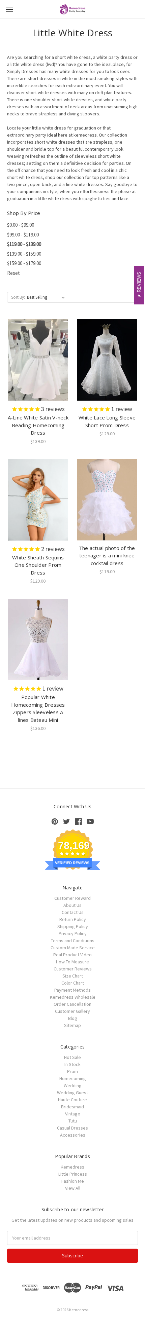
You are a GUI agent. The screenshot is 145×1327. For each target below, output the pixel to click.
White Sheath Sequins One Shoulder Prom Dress (38, 565)
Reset (13, 273)
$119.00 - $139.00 (24, 244)
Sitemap (72, 1025)
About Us (72, 905)
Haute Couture (72, 1100)
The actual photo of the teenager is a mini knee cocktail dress (107, 555)
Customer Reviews (73, 969)
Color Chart (72, 983)
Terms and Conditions (72, 940)
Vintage (72, 1114)
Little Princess (72, 1174)
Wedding (73, 1085)
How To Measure (72, 962)
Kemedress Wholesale (72, 997)
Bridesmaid (72, 1107)
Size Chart (72, 976)
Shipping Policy (72, 926)
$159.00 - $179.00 (24, 263)
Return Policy (72, 919)
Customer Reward (72, 898)
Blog (72, 1018)
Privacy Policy (73, 933)
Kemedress (72, 1167)
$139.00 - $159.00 (24, 254)
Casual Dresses (72, 1128)
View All (72, 1188)
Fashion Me (72, 1181)
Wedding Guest (72, 1093)
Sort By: (18, 297)
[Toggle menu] (9, 9)
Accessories (72, 1135)
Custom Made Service (73, 948)
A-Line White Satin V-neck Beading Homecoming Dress (38, 425)
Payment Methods (72, 990)
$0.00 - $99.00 (20, 225)
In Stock (72, 1064)
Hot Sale (72, 1057)
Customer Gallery (72, 1011)
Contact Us (73, 912)
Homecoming (72, 1078)
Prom (72, 1071)
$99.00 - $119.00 (23, 234)
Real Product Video (72, 955)
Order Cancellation (72, 1004)
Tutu (72, 1121)
